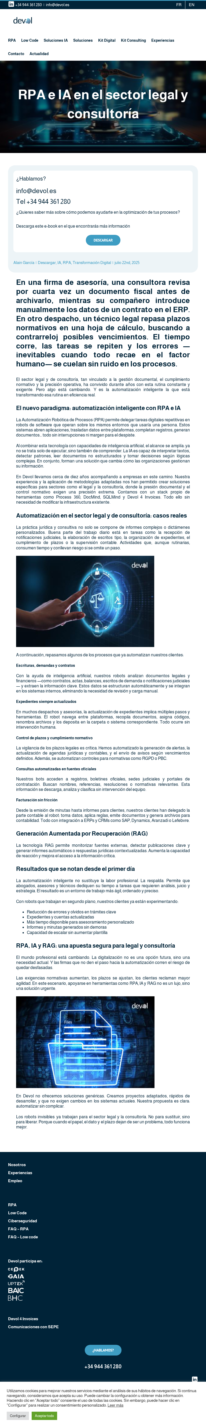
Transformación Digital (92, 262)
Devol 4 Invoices (23, 1318)
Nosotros (17, 1164)
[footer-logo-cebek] (16, 1269)
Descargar (47, 262)
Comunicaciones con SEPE (33, 1326)
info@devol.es (57, 4)
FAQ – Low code (23, 1237)
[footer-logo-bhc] (16, 1297)
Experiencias (20, 1172)
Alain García (23, 262)
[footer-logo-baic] (16, 1290)
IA (59, 262)
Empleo (15, 1180)
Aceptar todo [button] (44, 1416)
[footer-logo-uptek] (16, 1282)
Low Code (17, 1213)
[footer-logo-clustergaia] (16, 1275)
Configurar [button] (18, 1416)
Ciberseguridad (22, 1221)
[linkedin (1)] (195, 1378)
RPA (67, 262)
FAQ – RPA (18, 1229)
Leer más (115, 1405)
